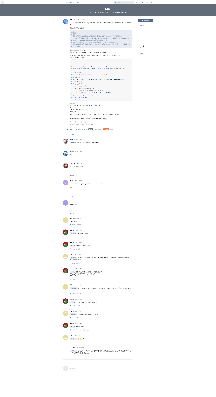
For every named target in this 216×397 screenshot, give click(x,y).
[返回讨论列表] (2, 2)
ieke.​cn (74, 258)
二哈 (73, 245)
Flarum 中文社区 (68, 2)
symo (74, 142)
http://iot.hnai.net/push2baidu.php (90, 105)
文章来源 (105, 118)
